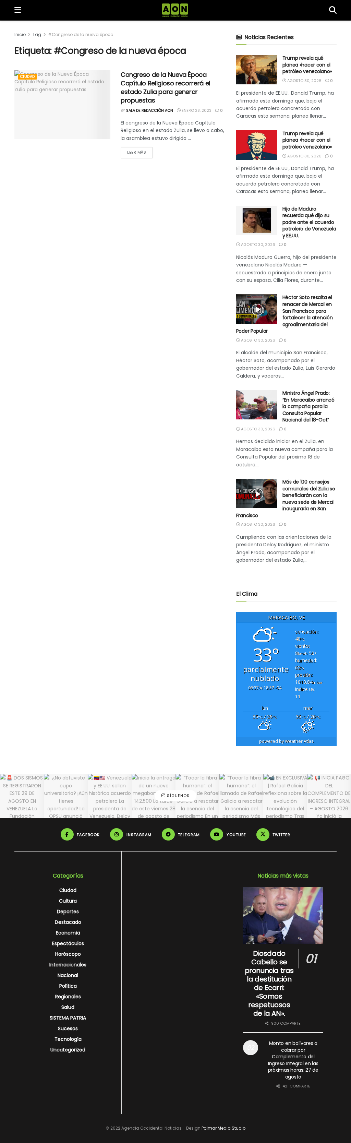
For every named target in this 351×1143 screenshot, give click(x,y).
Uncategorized (67, 1049)
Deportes (68, 911)
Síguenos (178, 796)
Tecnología (68, 1039)
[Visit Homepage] (175, 10)
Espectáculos (68, 943)
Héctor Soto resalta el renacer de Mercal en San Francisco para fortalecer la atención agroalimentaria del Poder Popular (284, 314)
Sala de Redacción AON (149, 110)
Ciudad (27, 76)
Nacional (68, 975)
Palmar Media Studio (223, 1128)
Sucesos (68, 1028)
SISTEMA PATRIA (68, 1017)
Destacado (68, 922)
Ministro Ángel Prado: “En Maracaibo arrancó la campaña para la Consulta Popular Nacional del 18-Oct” (308, 406)
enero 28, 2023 (196, 110)
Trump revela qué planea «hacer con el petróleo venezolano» (307, 65)
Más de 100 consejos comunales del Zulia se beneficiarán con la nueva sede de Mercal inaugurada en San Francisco (285, 498)
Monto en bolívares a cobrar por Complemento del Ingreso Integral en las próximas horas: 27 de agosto (293, 1060)
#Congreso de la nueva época (80, 34)
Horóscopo (68, 954)
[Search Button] (333, 10)
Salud (67, 1007)
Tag (37, 34)
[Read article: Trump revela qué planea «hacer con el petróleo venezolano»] (256, 69)
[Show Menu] (17, 10)
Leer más (140, 152)
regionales (68, 996)
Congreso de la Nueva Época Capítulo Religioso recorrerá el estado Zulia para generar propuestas (165, 87)
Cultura (68, 900)
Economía (68, 932)
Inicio (20, 34)
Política (68, 986)
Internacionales (67, 964)
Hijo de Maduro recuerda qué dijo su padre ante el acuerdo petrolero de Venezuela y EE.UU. (309, 222)
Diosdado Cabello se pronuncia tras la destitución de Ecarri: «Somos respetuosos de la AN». (269, 983)
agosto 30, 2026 (304, 80)
